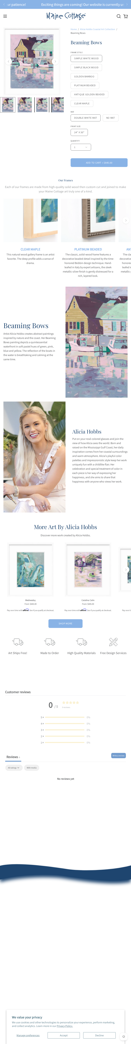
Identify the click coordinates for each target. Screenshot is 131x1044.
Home (74, 29)
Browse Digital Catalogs (82, 920)
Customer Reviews (13, 908)
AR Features (10, 969)
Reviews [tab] (13, 757)
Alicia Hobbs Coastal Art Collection (97, 29)
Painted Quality (12, 957)
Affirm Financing (78, 931)
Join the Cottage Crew (81, 925)
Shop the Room (77, 914)
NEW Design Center (80, 903)
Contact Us (9, 937)
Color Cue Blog (11, 974)
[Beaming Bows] (7, 105)
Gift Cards (74, 937)
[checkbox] (31, 768)
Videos (7, 980)
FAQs (6, 920)
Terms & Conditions (14, 931)
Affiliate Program (78, 974)
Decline (99, 1035)
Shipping (8, 925)
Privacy (7, 986)
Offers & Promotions (15, 914)
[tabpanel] (65, 790)
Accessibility (10, 991)
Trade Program (77, 963)
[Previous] (4, 4)
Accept (64, 1035)
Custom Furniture (79, 969)
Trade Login (75, 957)
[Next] (126, 4)
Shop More (65, 623)
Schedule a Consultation (83, 908)
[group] (65, 4)
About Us (8, 903)
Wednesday (30, 600)
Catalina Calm (88, 600)
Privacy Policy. (65, 1026)
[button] (118, 16)
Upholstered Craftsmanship (19, 963)
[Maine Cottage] (65, 16)
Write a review (119, 755)
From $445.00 (31, 604)
